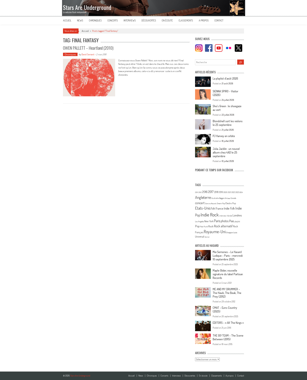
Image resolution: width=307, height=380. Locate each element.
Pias (231, 221)
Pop (197, 226)
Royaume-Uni (215, 231)
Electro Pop (230, 203)
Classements (186, 20)
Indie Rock (210, 215)
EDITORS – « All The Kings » (228, 322)
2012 (200, 192)
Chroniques (95, 20)
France (219, 208)
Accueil (67, 20)
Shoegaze (229, 232)
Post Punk (204, 226)
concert (200, 203)
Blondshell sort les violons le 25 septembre (228, 123)
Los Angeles (199, 221)
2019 (221, 192)
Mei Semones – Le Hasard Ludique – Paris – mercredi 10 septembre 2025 (228, 255)
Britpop (227, 198)
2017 (211, 192)
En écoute (167, 20)
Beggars (222, 198)
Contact (218, 20)
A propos (204, 20)
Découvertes (149, 20)
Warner (207, 237)
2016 (205, 192)
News (80, 20)
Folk (213, 208)
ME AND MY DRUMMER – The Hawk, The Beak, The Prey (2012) (227, 292)
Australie (215, 198)
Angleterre (203, 197)
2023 (237, 192)
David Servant (88, 54)
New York (208, 221)
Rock (210, 226)
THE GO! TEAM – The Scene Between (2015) (228, 337)
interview (222, 216)
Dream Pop (221, 203)
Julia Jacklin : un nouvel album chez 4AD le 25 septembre (226, 152)
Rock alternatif (223, 226)
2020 (225, 192)
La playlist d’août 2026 (225, 78)
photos (225, 221)
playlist (237, 221)
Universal (199, 236)
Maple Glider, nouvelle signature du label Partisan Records (228, 274)
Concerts (112, 20)
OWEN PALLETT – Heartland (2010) (88, 48)
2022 (233, 192)
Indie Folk (229, 208)
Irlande (229, 216)
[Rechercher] (240, 62)
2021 (229, 192)
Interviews (130, 20)
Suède (235, 232)
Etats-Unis (202, 208)
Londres (237, 215)
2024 (241, 192)
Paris (217, 221)
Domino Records (210, 203)
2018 (216, 192)
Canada (233, 198)
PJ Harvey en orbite (224, 136)
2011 (196, 192)
